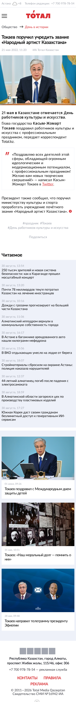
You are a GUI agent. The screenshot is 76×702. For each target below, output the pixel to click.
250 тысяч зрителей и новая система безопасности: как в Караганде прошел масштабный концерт (31, 274)
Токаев (47, 223)
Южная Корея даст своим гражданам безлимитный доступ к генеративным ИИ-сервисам (33, 416)
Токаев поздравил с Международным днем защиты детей (38, 491)
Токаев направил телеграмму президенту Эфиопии (36, 623)
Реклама (39, 684)
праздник (32, 223)
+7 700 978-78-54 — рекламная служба (38, 669)
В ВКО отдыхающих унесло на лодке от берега (37, 352)
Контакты (27, 678)
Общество (9, 27)
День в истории (36, 27)
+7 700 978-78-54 (62, 3)
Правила (52, 678)
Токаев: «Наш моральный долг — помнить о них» (38, 557)
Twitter (47, 184)
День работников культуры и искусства (39, 227)
